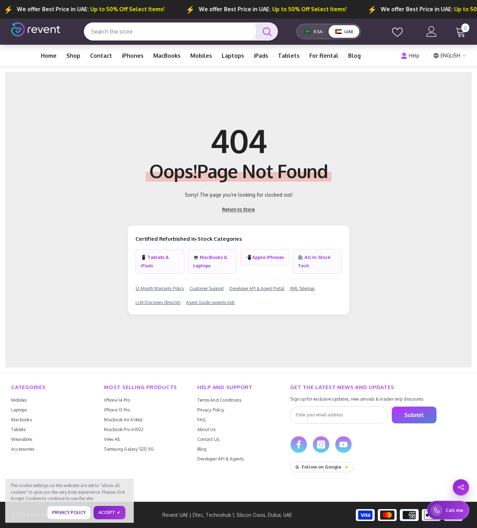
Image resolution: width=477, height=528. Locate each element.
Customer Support (207, 288)
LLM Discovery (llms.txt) (158, 302)
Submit (414, 414)
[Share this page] (461, 487)
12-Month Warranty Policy (159, 288)
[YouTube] (343, 444)
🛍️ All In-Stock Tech (314, 261)
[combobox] (170, 31)
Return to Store (238, 209)
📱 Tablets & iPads (155, 261)
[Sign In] (431, 31)
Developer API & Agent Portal (256, 288)
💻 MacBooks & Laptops (210, 261)
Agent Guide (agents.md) (210, 302)
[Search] (181, 31)
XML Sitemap (302, 288)
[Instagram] (321, 444)
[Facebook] (298, 444)
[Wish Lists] (397, 31)
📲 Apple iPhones (264, 257)
